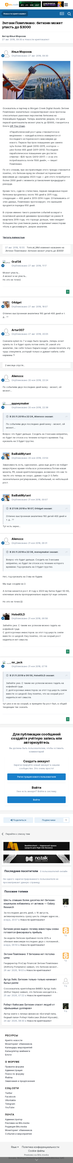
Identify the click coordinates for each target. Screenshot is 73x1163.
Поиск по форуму (14, 1073)
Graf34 (16, 261)
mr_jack (17, 662)
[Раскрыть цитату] (7, 416)
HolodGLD (18, 614)
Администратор (13, 1119)
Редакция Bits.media (16, 1126)
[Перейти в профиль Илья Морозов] (6, 53)
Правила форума (14, 1066)
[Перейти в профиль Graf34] (6, 263)
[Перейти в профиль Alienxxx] (6, 378)
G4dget (17, 302)
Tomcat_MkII (33, 247)
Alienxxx (17, 376)
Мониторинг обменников (18, 1043)
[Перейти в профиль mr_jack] (6, 664)
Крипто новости (13, 1040)
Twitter (8, 1093)
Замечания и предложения (20, 1081)
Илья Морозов (18, 36)
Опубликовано (30, 55)
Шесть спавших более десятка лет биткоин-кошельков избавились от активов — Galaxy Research (30, 904)
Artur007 (18, 330)
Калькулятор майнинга (17, 1051)
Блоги (8, 1054)
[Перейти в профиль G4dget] (6, 304)
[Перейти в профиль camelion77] (66, 902)
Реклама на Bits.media (17, 1123)
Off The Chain (17, 126)
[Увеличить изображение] (36, 80)
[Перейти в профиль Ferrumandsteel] (66, 981)
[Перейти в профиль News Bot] (66, 930)
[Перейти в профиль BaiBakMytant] (6, 456)
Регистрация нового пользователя (36, 776)
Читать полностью (14, 237)
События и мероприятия (18, 1133)
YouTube (9, 1107)
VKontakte (10, 1100)
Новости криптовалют (37, 39)
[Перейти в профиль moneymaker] (6, 405)
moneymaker (20, 403)
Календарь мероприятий (18, 1047)
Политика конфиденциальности (40, 1147)
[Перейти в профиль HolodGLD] (6, 616)
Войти (36, 799)
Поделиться (19, 820)
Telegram (10, 1103)
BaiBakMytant (21, 453)
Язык (14, 1147)
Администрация (13, 1070)
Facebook (10, 1096)
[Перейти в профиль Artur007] (6, 332)
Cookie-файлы (36, 1150)
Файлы (9, 1077)
